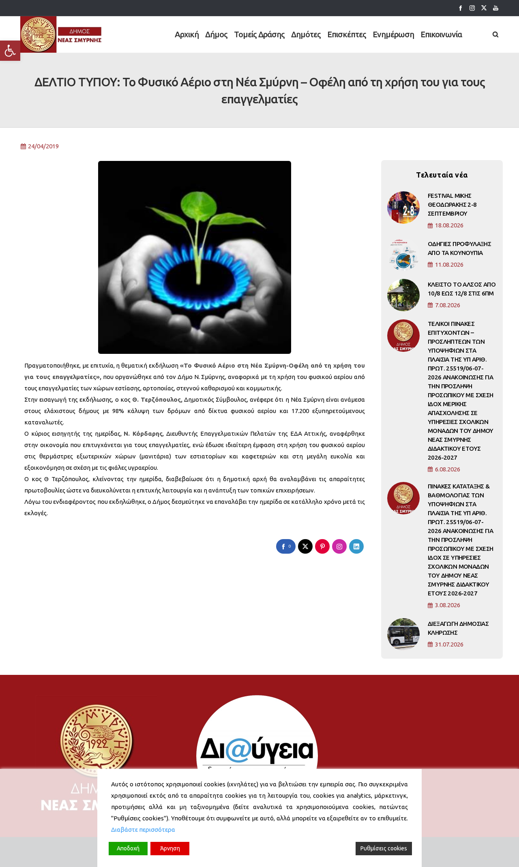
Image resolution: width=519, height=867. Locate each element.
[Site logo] (61, 34)
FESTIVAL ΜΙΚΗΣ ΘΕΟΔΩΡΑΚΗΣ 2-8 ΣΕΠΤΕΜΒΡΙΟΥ (452, 204)
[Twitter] (484, 8)
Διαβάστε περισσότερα (143, 829)
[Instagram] (472, 8)
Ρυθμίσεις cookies (383, 848)
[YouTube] (496, 8)
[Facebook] (460, 8)
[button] (10, 51)
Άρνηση (170, 848)
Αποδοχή (128, 848)
